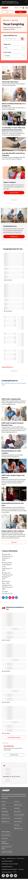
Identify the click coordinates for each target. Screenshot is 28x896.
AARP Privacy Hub (11, 858)
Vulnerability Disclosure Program (9, 869)
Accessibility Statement (7, 861)
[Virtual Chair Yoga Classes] (14, 73)
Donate (3, 804)
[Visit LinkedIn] (15, 875)
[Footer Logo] (14, 790)
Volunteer (4, 808)
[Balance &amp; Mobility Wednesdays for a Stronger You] (14, 94)
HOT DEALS (8, 746)
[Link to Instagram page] (11, 875)
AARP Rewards (5, 814)
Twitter (6, 597)
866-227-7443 (8, 593)
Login (21, 7)
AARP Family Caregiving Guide (11, 399)
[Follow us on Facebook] (3, 875)
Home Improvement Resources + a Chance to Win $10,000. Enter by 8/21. (10, 2)
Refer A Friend (17, 811)
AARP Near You (5, 821)
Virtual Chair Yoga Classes (10, 82)
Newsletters (17, 808)
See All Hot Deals (14, 754)
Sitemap (3, 858)
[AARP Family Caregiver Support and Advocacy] (14, 466)
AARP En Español (18, 804)
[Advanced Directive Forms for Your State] (14, 494)
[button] (26, 7)
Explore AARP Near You (10, 35)
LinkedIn (16, 597)
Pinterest (9, 597)
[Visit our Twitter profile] (7, 875)
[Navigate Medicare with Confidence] (14, 521)
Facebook (3, 597)
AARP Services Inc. (18, 828)
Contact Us (16, 801)
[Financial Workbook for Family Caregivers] (14, 441)
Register (16, 7)
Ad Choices (21, 869)
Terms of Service (20, 858)
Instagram (13, 597)
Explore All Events (7, 367)
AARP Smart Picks (6, 818)
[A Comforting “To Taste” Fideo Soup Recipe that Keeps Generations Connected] (14, 118)
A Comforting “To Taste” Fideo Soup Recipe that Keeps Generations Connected (13, 130)
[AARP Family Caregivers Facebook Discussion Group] (14, 413)
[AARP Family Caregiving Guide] (14, 389)
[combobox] (14, 39)
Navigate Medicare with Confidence (12, 531)
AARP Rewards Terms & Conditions (10, 863)
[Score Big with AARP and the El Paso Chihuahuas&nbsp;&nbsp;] (14, 144)
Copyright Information (7, 866)
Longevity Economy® (7, 851)
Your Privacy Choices (6, 872)
